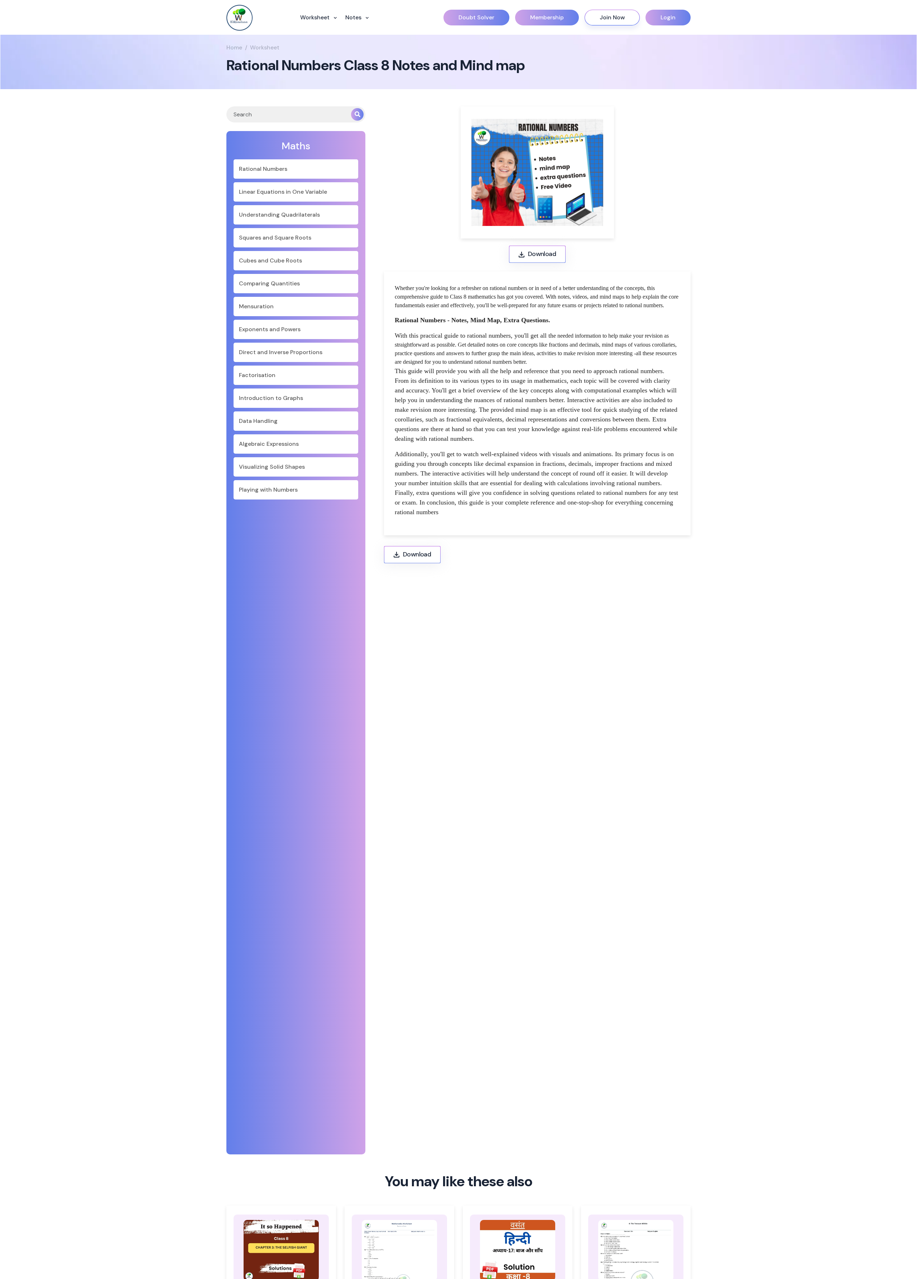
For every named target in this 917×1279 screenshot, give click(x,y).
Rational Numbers (263, 169)
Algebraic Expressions (269, 444)
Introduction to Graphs (271, 398)
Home (234, 47)
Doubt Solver (476, 17)
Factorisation (257, 375)
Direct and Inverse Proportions (280, 352)
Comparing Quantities (269, 283)
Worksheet (315, 17)
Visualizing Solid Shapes (272, 466)
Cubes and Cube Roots (270, 260)
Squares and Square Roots (275, 237)
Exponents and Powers (270, 329)
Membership (547, 17)
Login (668, 17)
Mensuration (256, 306)
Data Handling (258, 421)
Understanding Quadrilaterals (279, 214)
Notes (354, 17)
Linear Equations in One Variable (283, 192)
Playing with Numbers (268, 489)
